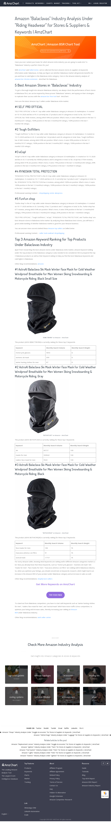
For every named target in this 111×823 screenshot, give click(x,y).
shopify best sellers (45, 579)
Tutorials (85, 771)
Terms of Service (56, 782)
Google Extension (56, 796)
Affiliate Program (56, 768)
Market (57, 3)
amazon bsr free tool (48, 96)
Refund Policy (55, 775)
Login (95, 3)
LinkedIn (74, 728)
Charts (49, 3)
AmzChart (22, 70)
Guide (84, 768)
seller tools (43, 233)
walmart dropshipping (56, 233)
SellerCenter (34, 70)
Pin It (81, 728)
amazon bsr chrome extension (26, 79)
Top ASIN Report (88, 778)
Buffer (66, 728)
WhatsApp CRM (30, 808)
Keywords (28, 771)
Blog (83, 775)
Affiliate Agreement (57, 771)
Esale (26, 815)
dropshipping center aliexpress (50, 193)
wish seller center (44, 617)
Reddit (46, 728)
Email (60, 728)
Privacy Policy (55, 778)
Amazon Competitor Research (61, 799)
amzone (41, 264)
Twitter (38, 728)
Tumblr (53, 728)
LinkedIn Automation (32, 811)
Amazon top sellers (55, 228)
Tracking (27, 782)
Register (103, 3)
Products (30, 3)
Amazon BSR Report (89, 782)
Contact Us (54, 785)
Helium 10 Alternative (58, 792)
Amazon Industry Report (91, 785)
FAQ (51, 789)
